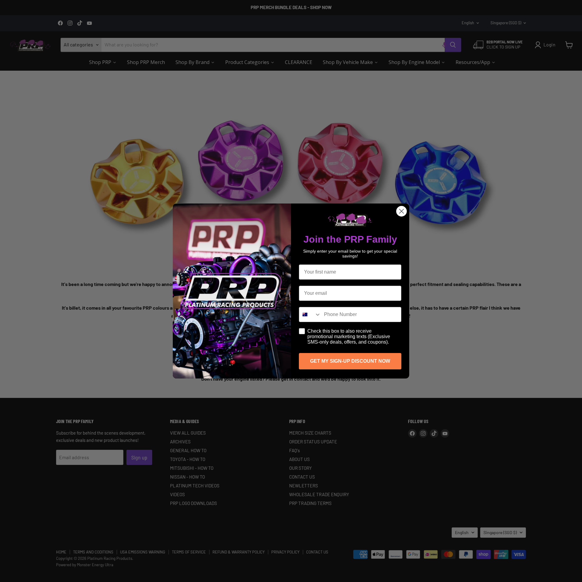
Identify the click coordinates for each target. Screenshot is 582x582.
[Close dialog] (401, 211)
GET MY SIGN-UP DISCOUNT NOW (350, 361)
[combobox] (310, 314)
